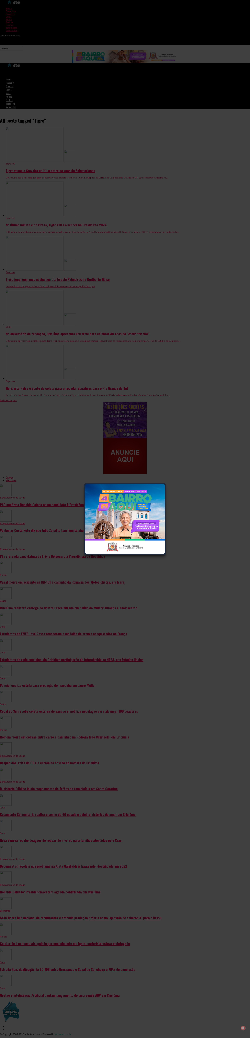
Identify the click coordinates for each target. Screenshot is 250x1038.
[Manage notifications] (243, 1028)
